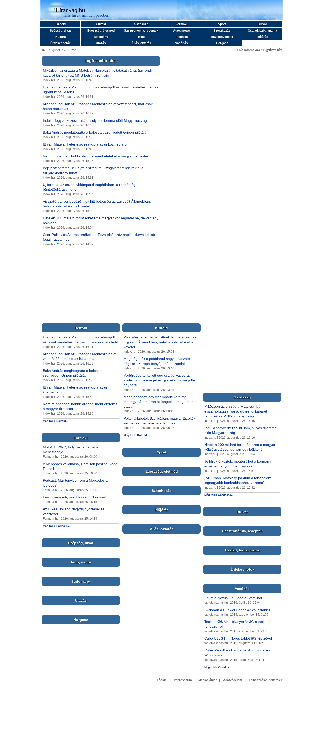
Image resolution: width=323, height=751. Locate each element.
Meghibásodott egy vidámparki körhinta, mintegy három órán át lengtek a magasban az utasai (161, 401)
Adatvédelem (232, 680)
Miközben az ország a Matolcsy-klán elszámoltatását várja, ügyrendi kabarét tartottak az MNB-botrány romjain (235, 411)
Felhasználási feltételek (266, 680)
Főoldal (162, 680)
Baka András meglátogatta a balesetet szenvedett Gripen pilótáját (95, 132)
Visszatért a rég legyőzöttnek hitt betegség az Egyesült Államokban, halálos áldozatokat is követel (160, 342)
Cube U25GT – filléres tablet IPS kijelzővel (238, 638)
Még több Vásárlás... (217, 667)
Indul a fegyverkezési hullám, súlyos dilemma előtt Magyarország (95, 120)
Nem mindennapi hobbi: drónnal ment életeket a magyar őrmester (95, 156)
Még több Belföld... (55, 420)
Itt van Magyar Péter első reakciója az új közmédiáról (85, 144)
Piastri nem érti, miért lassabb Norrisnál (74, 497)
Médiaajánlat (207, 680)
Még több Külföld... (136, 435)
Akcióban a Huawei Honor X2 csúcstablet (237, 610)
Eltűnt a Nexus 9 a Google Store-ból (233, 598)
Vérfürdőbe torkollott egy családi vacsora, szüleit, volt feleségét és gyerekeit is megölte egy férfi (159, 380)
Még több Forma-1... (56, 525)
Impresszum (183, 680)
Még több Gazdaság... (218, 494)
